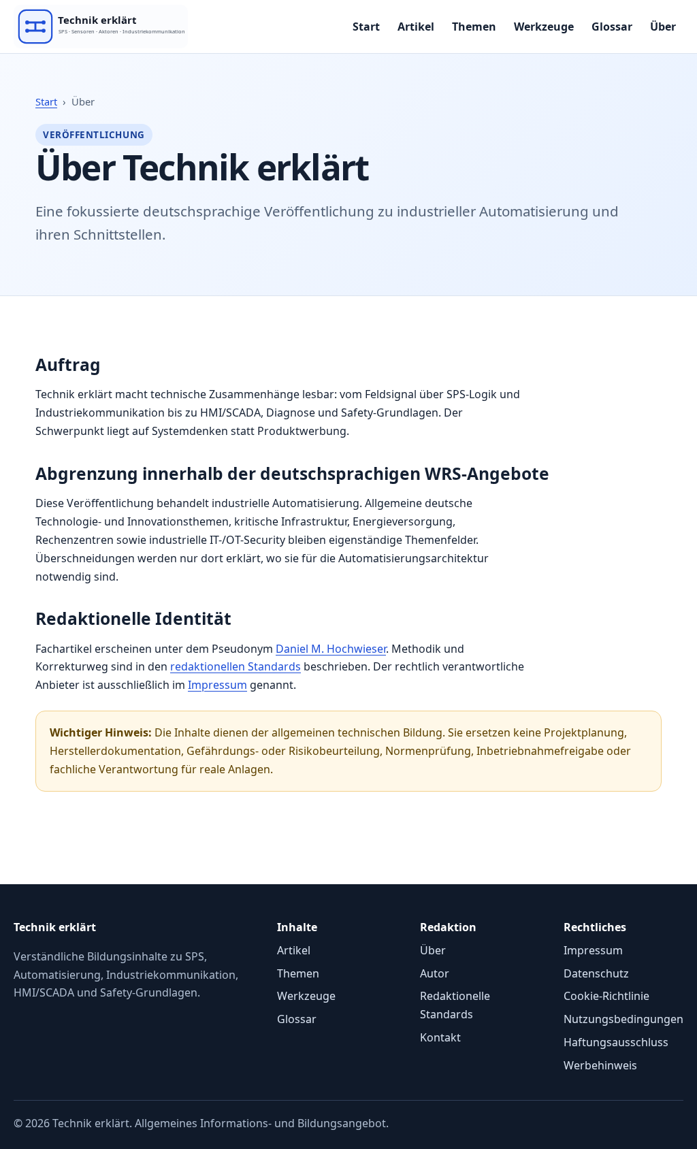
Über (663, 26)
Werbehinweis (600, 1065)
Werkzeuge (544, 26)
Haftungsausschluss (616, 1042)
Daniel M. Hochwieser (331, 648)
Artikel (416, 26)
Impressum (217, 684)
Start (366, 26)
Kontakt (440, 1037)
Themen (474, 26)
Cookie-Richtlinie (606, 995)
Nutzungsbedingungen (623, 1019)
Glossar (611, 26)
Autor (434, 973)
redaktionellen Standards (235, 666)
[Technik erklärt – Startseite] (136, 26)
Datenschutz (596, 973)
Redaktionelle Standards (455, 1005)
